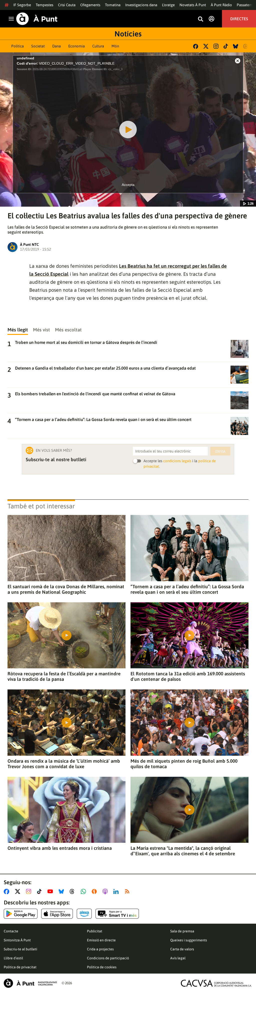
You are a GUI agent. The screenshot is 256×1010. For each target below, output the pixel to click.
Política (17, 46)
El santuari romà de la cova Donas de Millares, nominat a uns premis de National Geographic (66, 589)
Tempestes (44, 5)
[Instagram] (216, 46)
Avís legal (178, 958)
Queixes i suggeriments (188, 940)
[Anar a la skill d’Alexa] (84, 914)
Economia (76, 46)
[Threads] (245, 46)
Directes (239, 18)
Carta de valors (182, 949)
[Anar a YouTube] (51, 891)
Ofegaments (90, 5)
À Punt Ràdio (221, 5)
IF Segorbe (22, 5)
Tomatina (112, 5)
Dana (56, 46)
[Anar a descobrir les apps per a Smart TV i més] (117, 914)
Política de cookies (101, 967)
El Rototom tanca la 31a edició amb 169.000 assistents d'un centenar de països (187, 676)
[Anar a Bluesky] (62, 891)
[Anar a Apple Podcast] (106, 891)
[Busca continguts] (201, 19)
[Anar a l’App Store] (57, 914)
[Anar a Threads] (73, 891)
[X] (205, 46)
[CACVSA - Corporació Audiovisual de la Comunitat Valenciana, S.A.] (216, 983)
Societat (38, 46)
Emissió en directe (101, 940)
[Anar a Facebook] (7, 891)
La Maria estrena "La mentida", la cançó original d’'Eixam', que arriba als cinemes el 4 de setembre (182, 850)
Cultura (98, 46)
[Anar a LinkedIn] (117, 891)
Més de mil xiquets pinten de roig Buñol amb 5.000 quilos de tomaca (184, 763)
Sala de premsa (182, 931)
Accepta (128, 185)
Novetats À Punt (193, 5)
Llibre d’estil (13, 958)
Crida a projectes (100, 949)
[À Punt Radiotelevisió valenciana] (30, 983)
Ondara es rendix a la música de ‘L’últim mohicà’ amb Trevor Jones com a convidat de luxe (64, 763)
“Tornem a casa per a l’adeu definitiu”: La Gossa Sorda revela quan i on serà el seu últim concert (187, 589)
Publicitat (94, 931)
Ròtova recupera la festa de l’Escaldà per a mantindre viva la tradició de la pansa (64, 676)
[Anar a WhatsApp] (84, 891)
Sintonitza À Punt (17, 940)
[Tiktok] (226, 46)
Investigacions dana (141, 5)
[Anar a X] (18, 891)
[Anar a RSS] (128, 891)
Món (115, 46)
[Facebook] (195, 46)
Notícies (128, 33)
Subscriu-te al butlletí (20, 949)
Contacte (11, 931)
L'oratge (168, 5)
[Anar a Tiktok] (40, 891)
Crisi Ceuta (67, 5)
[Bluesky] (235, 46)
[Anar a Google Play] (21, 914)
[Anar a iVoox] (95, 891)
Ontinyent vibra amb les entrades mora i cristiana (60, 848)
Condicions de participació (108, 958)
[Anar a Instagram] (29, 891)
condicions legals (177, 461)
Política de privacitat (20, 967)
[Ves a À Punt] (37, 18)
